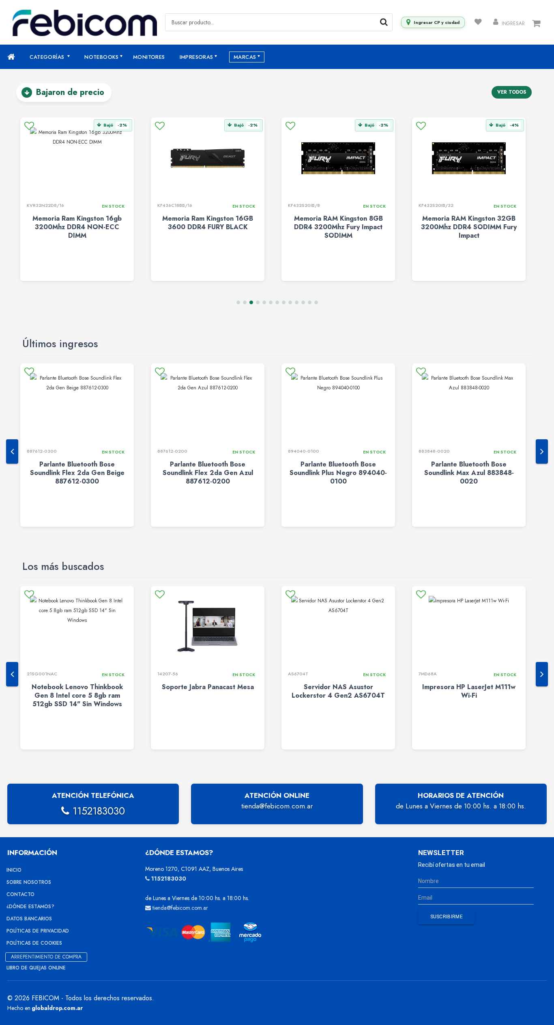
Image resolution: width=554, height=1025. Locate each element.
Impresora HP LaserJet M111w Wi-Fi (468, 691)
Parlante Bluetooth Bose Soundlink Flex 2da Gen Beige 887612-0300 (77, 473)
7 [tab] (277, 302)
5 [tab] (264, 302)
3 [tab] (251, 302)
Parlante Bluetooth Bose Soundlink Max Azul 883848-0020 (469, 473)
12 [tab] (309, 302)
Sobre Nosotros (28, 882)
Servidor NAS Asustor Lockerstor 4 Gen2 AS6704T (338, 691)
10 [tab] (296, 302)
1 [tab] (238, 302)
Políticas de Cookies (34, 943)
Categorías (48, 57)
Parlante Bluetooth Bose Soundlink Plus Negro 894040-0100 (338, 473)
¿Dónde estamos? (30, 906)
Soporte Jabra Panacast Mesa (208, 687)
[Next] (542, 451)
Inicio (13, 870)
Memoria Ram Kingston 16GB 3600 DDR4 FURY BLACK (207, 222)
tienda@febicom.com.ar (277, 806)
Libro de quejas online (36, 967)
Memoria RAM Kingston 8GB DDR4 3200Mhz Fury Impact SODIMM (338, 227)
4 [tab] (258, 302)
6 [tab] (271, 302)
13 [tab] (316, 302)
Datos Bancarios (29, 918)
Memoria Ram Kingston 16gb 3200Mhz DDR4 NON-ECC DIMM (77, 227)
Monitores (149, 57)
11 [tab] (303, 302)
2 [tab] (245, 302)
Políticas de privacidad (37, 931)
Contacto (20, 894)
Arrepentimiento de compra (46, 957)
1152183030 (97, 811)
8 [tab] (284, 302)
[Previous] (12, 451)
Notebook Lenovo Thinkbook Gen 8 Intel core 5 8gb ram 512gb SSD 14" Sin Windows (77, 695)
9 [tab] (290, 302)
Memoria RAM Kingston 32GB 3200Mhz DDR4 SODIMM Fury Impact (469, 227)
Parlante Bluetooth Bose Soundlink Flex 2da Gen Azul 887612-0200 (208, 473)
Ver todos (511, 92)
